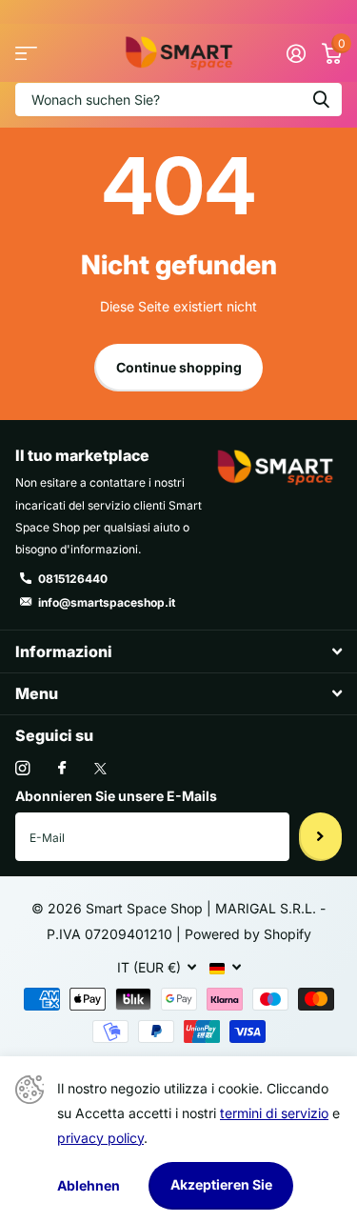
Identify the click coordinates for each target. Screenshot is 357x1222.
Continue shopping (179, 367)
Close (178, 651)
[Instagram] (22, 768)
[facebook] (62, 768)
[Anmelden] (296, 53)
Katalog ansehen (26, 53)
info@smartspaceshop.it (106, 602)
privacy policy (100, 1138)
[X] (100, 768)
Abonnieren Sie (320, 836)
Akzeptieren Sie (221, 1184)
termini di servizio (274, 1113)
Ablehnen (88, 1185)
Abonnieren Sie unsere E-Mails (116, 796)
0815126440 (73, 578)
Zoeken (321, 99)
